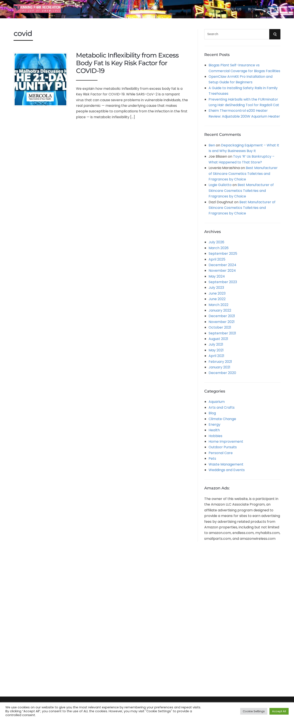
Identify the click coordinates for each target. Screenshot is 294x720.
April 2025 (217, 259)
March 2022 (218, 304)
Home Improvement (226, 441)
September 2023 (223, 281)
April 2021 (216, 355)
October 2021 (220, 327)
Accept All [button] (279, 711)
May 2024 (217, 276)
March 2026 (219, 247)
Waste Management (226, 464)
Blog (252, 9)
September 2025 (223, 253)
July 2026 (216, 242)
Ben (212, 145)
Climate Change (222, 418)
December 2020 (222, 372)
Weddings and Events (227, 469)
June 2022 (217, 298)
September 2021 (222, 333)
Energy (214, 424)
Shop (267, 9)
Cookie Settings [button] (254, 711)
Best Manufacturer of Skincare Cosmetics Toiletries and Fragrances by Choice (243, 173)
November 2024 (222, 270)
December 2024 (222, 264)
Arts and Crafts (222, 407)
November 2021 (222, 321)
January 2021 (219, 367)
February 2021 (220, 361)
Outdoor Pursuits (223, 447)
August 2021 (218, 338)
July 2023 (216, 287)
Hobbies (215, 435)
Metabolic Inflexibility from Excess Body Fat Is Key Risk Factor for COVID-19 (127, 63)
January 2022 (220, 310)
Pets (212, 458)
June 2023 (217, 293)
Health (214, 430)
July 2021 (216, 344)
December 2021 (222, 315)
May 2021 (216, 350)
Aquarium (217, 401)
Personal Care (221, 452)
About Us (233, 9)
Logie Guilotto (220, 184)
